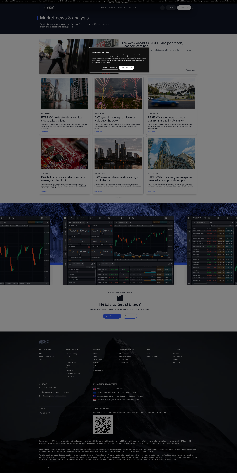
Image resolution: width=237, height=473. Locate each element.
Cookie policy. (106, 62)
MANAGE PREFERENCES (110, 67)
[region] (119, 60)
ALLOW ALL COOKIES (126, 67)
